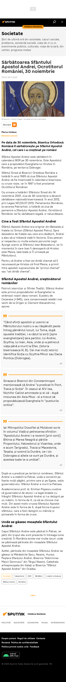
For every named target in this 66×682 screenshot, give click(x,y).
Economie (33, 622)
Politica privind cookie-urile (15, 646)
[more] (61, 363)
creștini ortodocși (54, 576)
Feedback (34, 646)
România (22, 582)
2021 (29, 576)
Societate (6, 576)
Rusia (45, 622)
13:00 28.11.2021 (9, 77)
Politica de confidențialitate (24, 642)
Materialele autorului (9, 136)
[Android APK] (10, 655)
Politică (6, 622)
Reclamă (6, 642)
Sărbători (39, 576)
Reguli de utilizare (26, 638)
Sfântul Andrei (9, 582)
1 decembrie (19, 576)
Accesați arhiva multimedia (35, 119)
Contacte (40, 638)
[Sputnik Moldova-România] (9, 23)
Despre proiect (9, 638)
